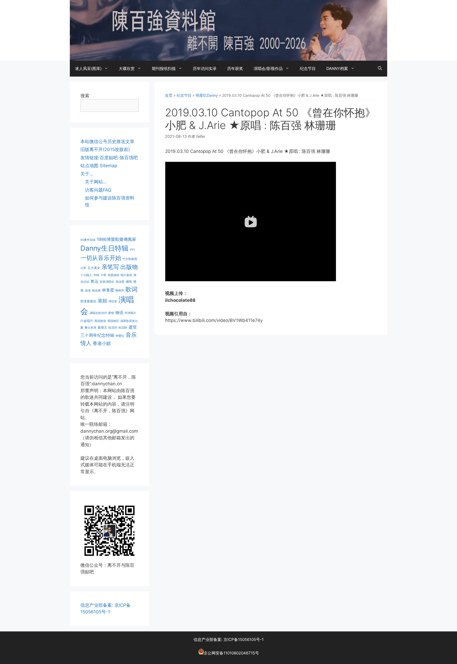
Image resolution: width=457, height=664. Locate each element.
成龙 (88, 290)
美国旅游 (100, 321)
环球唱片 (130, 313)
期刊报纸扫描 (164, 68)
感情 (129, 282)
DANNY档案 (337, 68)
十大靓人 (86, 275)
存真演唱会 (107, 282)
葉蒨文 (102, 327)
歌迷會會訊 (88, 301)
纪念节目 (308, 68)
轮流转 (122, 327)
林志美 (96, 290)
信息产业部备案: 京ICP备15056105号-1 (229, 639)
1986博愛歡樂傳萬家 (116, 239)
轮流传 (112, 327)
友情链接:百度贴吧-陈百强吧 (109, 157)
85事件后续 (87, 240)
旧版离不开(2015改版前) (105, 149)
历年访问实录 (205, 68)
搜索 (84, 95)
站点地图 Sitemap (98, 165)
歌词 (131, 289)
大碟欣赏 (127, 68)
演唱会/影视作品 (268, 68)
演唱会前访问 (98, 313)
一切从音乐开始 (100, 257)
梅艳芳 (119, 290)
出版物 (129, 266)
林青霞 (108, 290)
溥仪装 (112, 301)
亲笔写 (110, 266)
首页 (168, 95)
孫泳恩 (120, 282)
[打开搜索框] (380, 69)
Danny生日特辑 (104, 248)
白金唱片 (86, 321)
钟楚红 (120, 336)
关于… (86, 173)
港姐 (102, 300)
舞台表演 (90, 327)
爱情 (111, 313)
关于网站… (96, 181)
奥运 (94, 281)
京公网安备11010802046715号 (231, 653)
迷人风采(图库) (88, 68)
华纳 (96, 275)
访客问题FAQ (98, 190)
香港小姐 (102, 343)
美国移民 (113, 321)
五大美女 (94, 268)
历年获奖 (235, 68)
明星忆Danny (207, 95)
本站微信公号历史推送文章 (107, 141)
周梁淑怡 (113, 275)
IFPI (132, 249)
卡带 (103, 275)
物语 (119, 312)
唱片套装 (126, 275)
